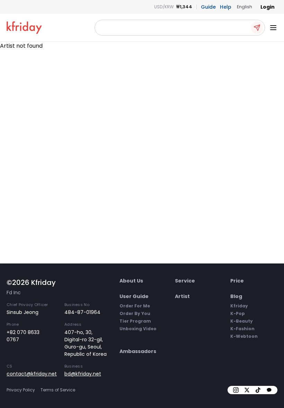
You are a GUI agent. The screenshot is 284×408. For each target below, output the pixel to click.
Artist (182, 296)
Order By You (134, 313)
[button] (180, 28)
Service (185, 280)
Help (225, 6)
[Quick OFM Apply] (257, 27)
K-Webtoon (244, 336)
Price (237, 280)
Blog (236, 296)
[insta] (236, 390)
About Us (131, 280)
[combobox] (244, 6)
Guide (208, 6)
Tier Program (135, 321)
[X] (247, 390)
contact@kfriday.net (32, 373)
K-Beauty (241, 321)
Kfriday (239, 306)
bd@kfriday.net (82, 373)
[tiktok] (258, 390)
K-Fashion (242, 329)
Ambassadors (137, 351)
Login (267, 6)
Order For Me (134, 306)
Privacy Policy (21, 390)
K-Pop (237, 313)
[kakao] (269, 390)
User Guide (134, 296)
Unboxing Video (138, 329)
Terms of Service (58, 390)
